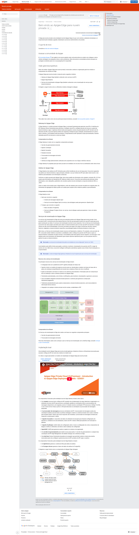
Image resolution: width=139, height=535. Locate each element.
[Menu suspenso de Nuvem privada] (31, 1)
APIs (80, 1)
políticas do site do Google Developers (83, 500)
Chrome (46, 526)
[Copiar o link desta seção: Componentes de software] (54, 139)
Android (39, 526)
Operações (38, 9)
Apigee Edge (15, 1)
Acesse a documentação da (90, 35)
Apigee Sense (73, 1)
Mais (86, 1)
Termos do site (31, 532)
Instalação (18, 9)
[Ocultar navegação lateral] (17, 532)
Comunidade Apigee (45, 57)
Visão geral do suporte (65, 515)
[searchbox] (10, 14)
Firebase (53, 526)
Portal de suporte (64, 520)
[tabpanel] (69, 379)
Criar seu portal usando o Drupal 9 (85, 119)
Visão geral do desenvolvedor (106, 513)
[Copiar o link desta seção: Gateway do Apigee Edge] (55, 123)
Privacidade (24, 532)
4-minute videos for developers (107, 515)
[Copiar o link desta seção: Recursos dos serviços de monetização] (61, 259)
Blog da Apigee (103, 517)
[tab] (46, 359)
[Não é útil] (99, 22)
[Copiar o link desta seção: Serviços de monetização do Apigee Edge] (66, 216)
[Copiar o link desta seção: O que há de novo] (52, 45)
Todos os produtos (75, 526)
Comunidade (63, 513)
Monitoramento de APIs (60, 1)
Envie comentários (94, 25)
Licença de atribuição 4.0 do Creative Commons (86, 499)
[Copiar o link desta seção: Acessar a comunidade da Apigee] (64, 53)
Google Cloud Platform (62, 526)
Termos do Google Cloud (41, 532)
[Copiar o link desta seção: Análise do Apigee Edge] (55, 168)
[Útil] (97, 22)
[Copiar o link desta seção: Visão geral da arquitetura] (58, 66)
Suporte (47, 9)
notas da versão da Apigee (51, 48)
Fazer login (134, 1)
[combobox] (110, 1)
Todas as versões (6, 9)
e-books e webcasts (25, 520)
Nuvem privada (25, 1)
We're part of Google (26, 513)
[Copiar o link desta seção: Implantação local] (52, 347)
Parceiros (23, 517)
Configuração (28, 9)
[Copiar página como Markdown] (48, 28)
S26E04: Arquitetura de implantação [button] (60, 359)
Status (61, 517)
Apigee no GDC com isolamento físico (43, 1)
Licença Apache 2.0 (57, 500)
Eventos (23, 515)
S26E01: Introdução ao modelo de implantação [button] (46, 359)
